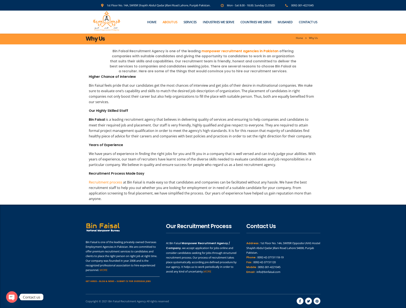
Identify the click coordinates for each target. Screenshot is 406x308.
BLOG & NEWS (106, 281)
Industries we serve (218, 22)
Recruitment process (105, 182)
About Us (170, 22)
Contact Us (308, 22)
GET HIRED (91, 281)
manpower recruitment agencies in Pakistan (240, 51)
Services (190, 22)
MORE (103, 270)
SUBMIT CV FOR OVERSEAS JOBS (134, 281)
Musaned (285, 22)
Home (151, 22)
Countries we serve (255, 22)
